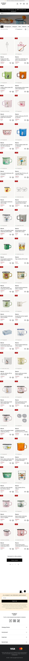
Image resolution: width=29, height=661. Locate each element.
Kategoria (14, 26)
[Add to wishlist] (10, 63)
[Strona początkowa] (3, 4)
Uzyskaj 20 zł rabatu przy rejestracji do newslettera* (15, 0)
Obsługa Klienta (6, 627)
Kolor (20, 26)
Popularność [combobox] (19, 29)
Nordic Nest (5, 642)
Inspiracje (4, 637)
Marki (2, 13)
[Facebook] (11, 620)
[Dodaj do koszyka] (13, 63)
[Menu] (27, 3)
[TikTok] (18, 620)
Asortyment (5, 632)
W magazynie (8, 26)
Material (24, 26)
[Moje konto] (17, 3)
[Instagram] (14, 620)
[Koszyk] (23, 3)
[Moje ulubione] (20, 3)
